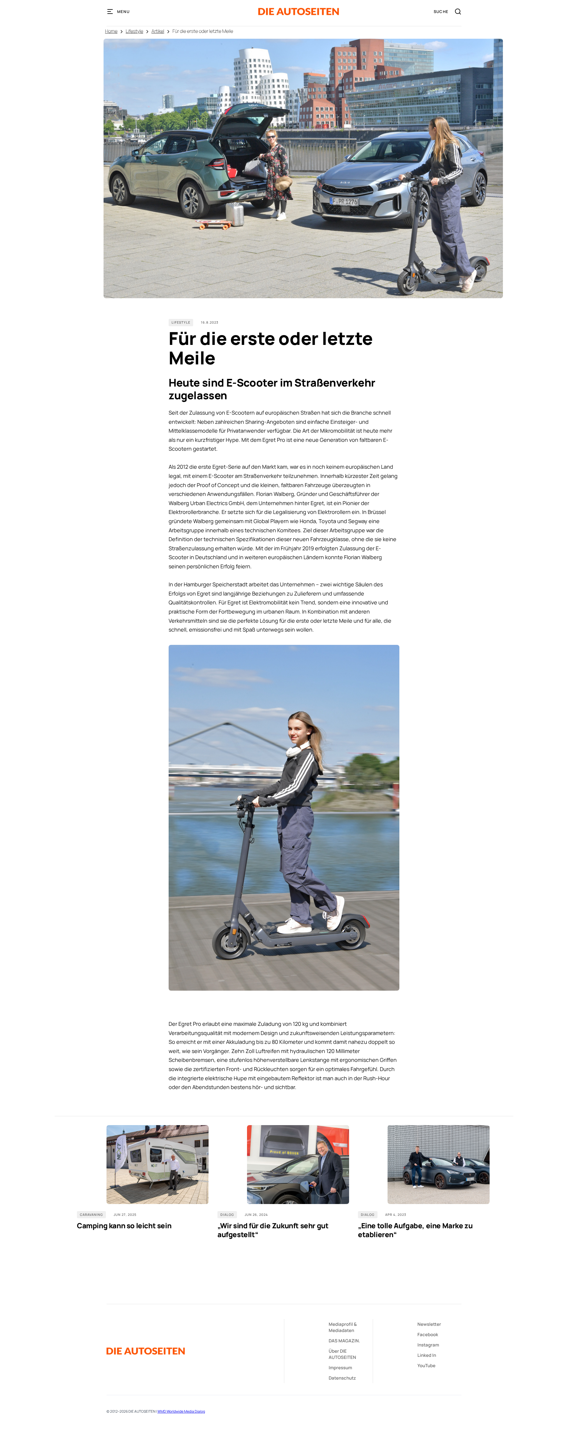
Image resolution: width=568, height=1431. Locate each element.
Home (111, 31)
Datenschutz (342, 1378)
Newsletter (429, 1324)
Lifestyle (134, 31)
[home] (298, 11)
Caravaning (91, 1214)
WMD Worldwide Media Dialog (181, 1411)
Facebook (427, 1334)
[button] (118, 11)
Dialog (227, 1214)
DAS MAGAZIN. (344, 1341)
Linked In (426, 1355)
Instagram (428, 1345)
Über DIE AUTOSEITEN (342, 1354)
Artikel (157, 31)
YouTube (426, 1365)
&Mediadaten (343, 1327)
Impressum (340, 1368)
